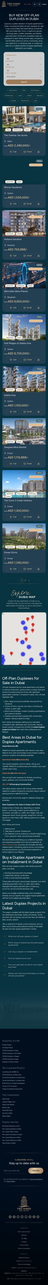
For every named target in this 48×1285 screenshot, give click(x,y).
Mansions (40, 95)
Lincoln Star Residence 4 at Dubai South (13, 1077)
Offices (29, 95)
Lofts (35, 101)
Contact (24, 1242)
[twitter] (14, 1216)
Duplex (13, 101)
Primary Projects (7, 1045)
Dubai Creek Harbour (8, 1104)
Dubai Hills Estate (7, 1110)
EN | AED (27, 4)
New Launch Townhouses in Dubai (12, 1134)
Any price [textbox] (11, 76)
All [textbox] (8, 58)
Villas (24, 90)
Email (29, 151)
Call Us (18, 1261)
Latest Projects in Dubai (8, 1143)
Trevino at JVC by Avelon (9, 1086)
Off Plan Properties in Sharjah (10, 1056)
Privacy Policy (24, 1245)
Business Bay (6, 1107)
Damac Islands (6, 1116)
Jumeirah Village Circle (8, 1102)
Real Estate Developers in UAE (11, 1126)
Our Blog (24, 1238)
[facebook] (10, 1216)
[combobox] (24, 58)
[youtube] (22, 1216)
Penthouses (9, 95)
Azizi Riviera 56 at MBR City (10, 1072)
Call (14, 151)
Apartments (13, 90)
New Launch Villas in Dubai (10, 1132)
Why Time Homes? (24, 1232)
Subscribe (35, 1170)
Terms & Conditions (24, 1248)
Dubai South (5, 1099)
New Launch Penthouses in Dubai (11, 1140)
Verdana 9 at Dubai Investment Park (12, 1089)
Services (24, 1235)
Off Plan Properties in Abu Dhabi (11, 1053)
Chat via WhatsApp (24, 1264)
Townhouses (35, 90)
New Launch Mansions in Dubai (11, 1137)
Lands (20, 95)
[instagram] (18, 1216)
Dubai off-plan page (9, 845)
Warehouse (25, 101)
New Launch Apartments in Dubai (11, 1129)
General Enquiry (24, 1257)
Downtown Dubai (7, 1113)
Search (24, 82)
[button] (22, 639)
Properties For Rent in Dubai (10, 1062)
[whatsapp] (26, 1216)
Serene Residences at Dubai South (11, 1075)
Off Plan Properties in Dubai (10, 1050)
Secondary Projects (7, 1047)
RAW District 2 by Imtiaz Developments (13, 1083)
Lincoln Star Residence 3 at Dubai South (13, 1080)
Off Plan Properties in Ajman (10, 1059)
